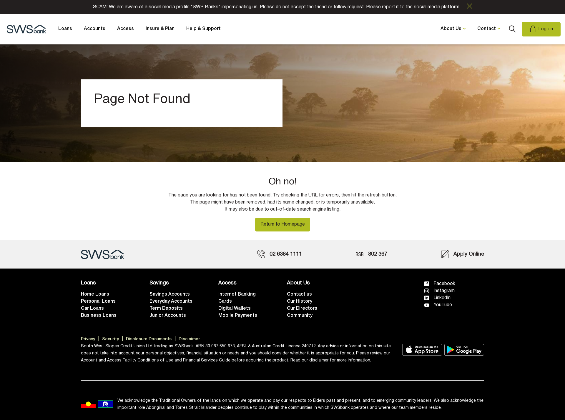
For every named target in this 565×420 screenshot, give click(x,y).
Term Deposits (166, 308)
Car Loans (92, 308)
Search (512, 29)
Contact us (299, 294)
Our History (299, 301)
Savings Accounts (169, 294)
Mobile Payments (237, 316)
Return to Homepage (282, 224)
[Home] (102, 254)
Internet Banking (237, 294)
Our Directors (302, 308)
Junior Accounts (167, 316)
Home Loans (95, 294)
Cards (225, 301)
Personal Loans (98, 301)
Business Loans (99, 316)
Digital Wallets (234, 308)
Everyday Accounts (170, 301)
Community (300, 316)
